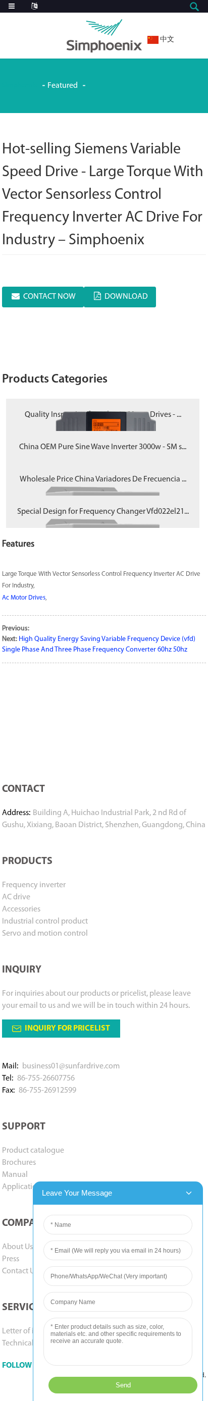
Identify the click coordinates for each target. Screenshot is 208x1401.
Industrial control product (45, 922)
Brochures (19, 1163)
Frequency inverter (34, 885)
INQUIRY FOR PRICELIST (67, 1029)
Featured (62, 86)
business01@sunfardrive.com (71, 1066)
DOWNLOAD (126, 297)
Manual (15, 1175)
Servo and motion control (45, 934)
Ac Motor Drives (23, 598)
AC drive (16, 897)
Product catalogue (33, 1151)
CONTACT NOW (49, 297)
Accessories (21, 909)
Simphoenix (19, 85)
